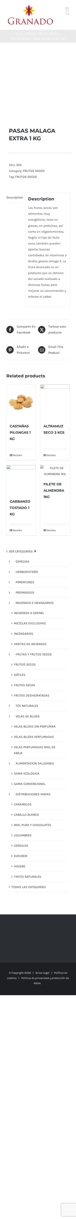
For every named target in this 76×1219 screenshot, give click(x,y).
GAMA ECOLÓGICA (26, 773)
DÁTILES (19, 675)
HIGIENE (19, 866)
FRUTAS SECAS (24, 685)
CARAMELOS (22, 804)
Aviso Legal (42, 972)
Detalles (17, 455)
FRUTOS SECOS (34, 171)
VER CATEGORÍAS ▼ (23, 551)
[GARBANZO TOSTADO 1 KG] (21, 479)
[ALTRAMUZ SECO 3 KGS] (54, 402)
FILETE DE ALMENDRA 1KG (53, 490)
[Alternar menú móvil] (67, 8)
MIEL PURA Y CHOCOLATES (32, 825)
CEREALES (21, 846)
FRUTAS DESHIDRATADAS (31, 695)
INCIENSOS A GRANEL (29, 613)
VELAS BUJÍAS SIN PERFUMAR (35, 726)
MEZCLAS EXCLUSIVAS (30, 623)
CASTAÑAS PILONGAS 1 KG (20, 432)
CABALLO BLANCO (26, 815)
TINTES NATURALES (27, 877)
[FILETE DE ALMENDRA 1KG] (54, 471)
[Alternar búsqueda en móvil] (67, 13)
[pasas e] (38, 84)
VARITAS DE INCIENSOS (30, 644)
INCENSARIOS (23, 634)
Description (14, 197)
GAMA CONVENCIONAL (29, 784)
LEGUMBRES (22, 835)
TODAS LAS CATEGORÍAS (28, 887)
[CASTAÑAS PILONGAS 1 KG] (21, 402)
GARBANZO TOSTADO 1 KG (20, 507)
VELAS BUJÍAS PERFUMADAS (34, 737)
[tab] (14, 197)
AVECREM (20, 856)
